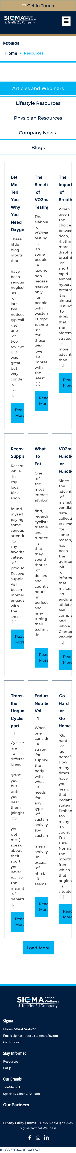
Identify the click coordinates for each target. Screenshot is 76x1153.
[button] (66, 21)
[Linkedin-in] (46, 1137)
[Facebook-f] (30, 1137)
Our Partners (16, 1104)
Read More (20, 413)
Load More (38, 947)
